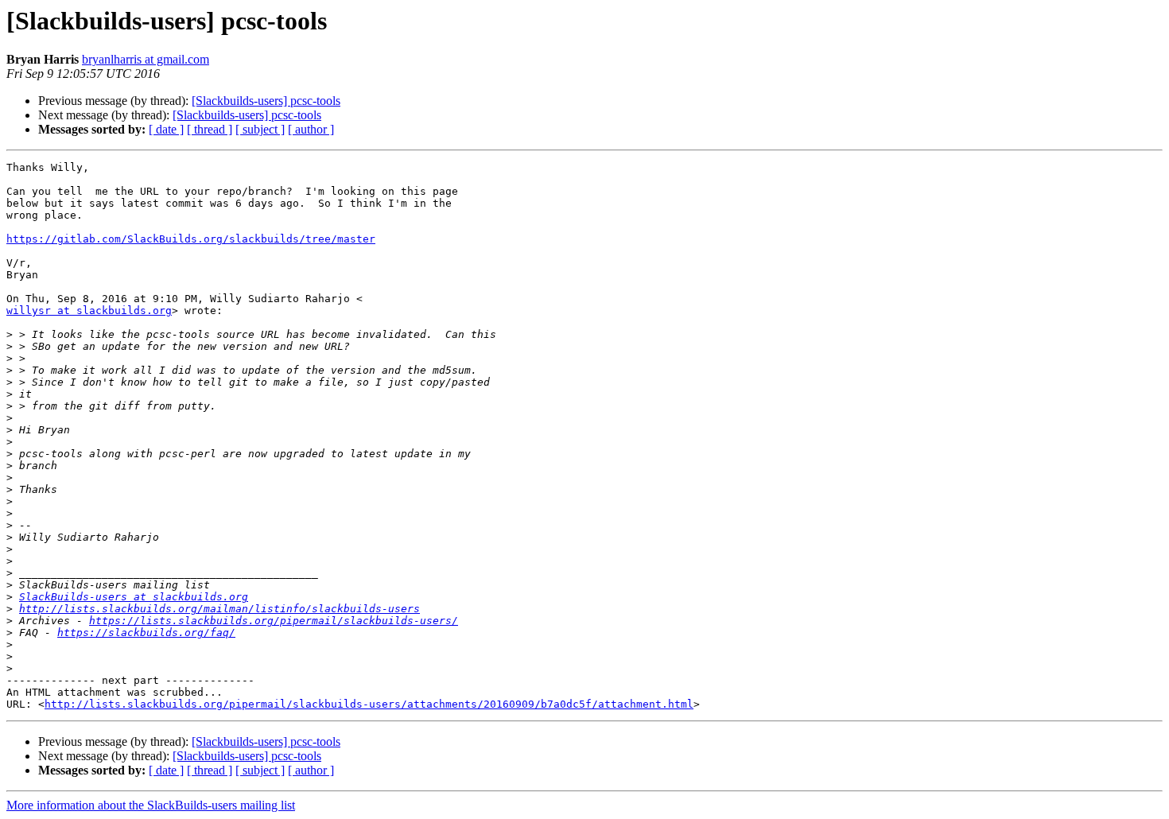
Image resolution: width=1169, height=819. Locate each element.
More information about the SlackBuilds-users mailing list (150, 805)
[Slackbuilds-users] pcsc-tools (266, 100)
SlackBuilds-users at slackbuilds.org (133, 597)
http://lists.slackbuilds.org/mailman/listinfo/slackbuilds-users (219, 609)
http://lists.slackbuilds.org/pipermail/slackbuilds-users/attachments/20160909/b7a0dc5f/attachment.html (369, 704)
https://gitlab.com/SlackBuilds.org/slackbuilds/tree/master (190, 239)
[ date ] (166, 129)
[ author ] (311, 129)
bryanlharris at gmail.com (145, 59)
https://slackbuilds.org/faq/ (146, 633)
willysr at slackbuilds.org (89, 310)
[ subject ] (260, 129)
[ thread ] (209, 129)
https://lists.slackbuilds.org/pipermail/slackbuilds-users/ (273, 621)
